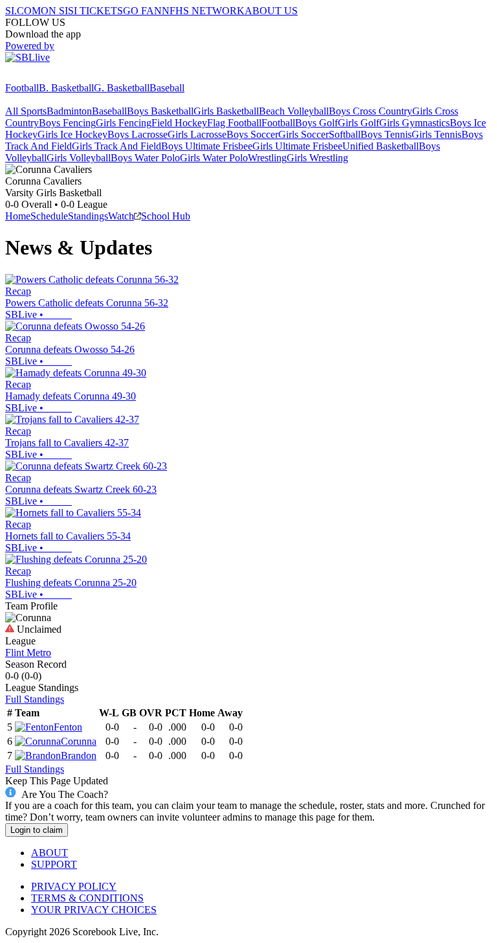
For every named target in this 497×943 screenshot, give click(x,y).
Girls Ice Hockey (72, 134)
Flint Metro (28, 652)
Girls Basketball (226, 111)
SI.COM (23, 10)
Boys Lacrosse (137, 134)
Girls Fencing (123, 122)
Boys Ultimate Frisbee (206, 146)
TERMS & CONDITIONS (87, 897)
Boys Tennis (386, 134)
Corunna (78, 741)
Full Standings (34, 699)
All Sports (26, 111)
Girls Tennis (436, 134)
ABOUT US (271, 10)
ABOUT (49, 852)
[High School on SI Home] (55, 76)
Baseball (166, 87)
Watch (121, 216)
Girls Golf (358, 122)
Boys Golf (316, 122)
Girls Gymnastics (414, 122)
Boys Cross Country (370, 111)
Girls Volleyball (79, 157)
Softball (344, 134)
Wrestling (267, 157)
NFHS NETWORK (203, 10)
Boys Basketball (160, 111)
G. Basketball (121, 87)
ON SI (54, 10)
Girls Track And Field (116, 146)
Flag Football (234, 122)
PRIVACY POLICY (73, 886)
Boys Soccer (252, 134)
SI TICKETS (95, 10)
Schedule (49, 216)
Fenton (68, 727)
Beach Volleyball (294, 111)
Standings (88, 216)
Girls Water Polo (214, 157)
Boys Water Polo (145, 157)
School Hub (165, 216)
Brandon (78, 755)
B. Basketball (66, 87)
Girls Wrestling (317, 157)
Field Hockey (179, 122)
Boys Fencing (67, 122)
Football (22, 87)
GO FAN (142, 10)
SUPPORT (54, 864)
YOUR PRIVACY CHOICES (94, 909)
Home (17, 216)
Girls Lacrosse (197, 134)
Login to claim (36, 830)
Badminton (69, 111)
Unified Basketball (380, 146)
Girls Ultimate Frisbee (297, 146)
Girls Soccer (303, 134)
